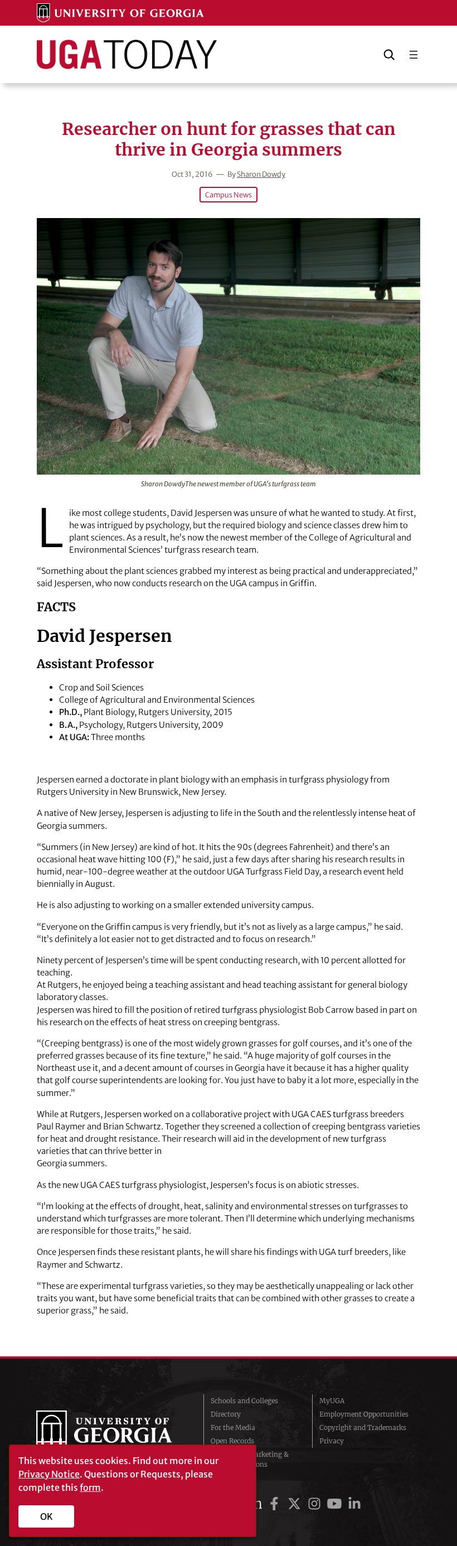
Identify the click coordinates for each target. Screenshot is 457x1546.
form (90, 1487)
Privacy (331, 1441)
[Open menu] (413, 54)
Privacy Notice (49, 1474)
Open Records (232, 1441)
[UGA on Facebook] (276, 1504)
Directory (226, 1414)
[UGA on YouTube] (336, 1504)
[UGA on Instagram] (316, 1504)
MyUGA (331, 1401)
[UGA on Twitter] (296, 1504)
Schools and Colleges (244, 1401)
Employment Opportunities (364, 1414)
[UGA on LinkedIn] (354, 1504)
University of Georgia (111, 1432)
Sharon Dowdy (261, 174)
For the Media (233, 1427)
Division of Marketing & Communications (250, 1459)
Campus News (228, 194)
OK (46, 1516)
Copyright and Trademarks (362, 1427)
